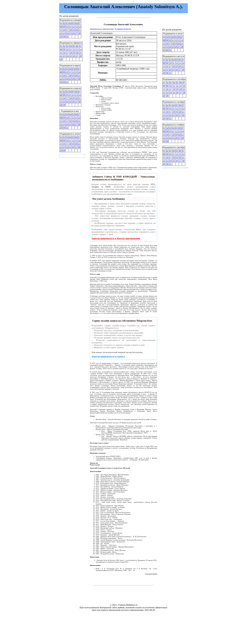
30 (64, 36)
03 (67, 23)
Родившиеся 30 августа (123, 29)
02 (64, 23)
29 (61, 36)
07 (79, 23)
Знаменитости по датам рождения (101, 29)
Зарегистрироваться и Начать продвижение (115, 238)
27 (76, 33)
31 (67, 36)
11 (70, 26)
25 (70, 33)
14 (79, 26)
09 (64, 26)
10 (67, 26)
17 (67, 30)
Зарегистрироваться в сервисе (108, 356)
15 (61, 30)
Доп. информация (151, 573)
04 (70, 23)
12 (73, 26)
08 (61, 26)
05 (73, 23)
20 (76, 30)
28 (79, 33)
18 (70, 30)
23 (64, 33)
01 (61, 23)
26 (73, 33)
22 (61, 33)
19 (73, 30)
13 (76, 26)
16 (64, 30)
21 (79, 30)
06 (76, 23)
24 (67, 33)
